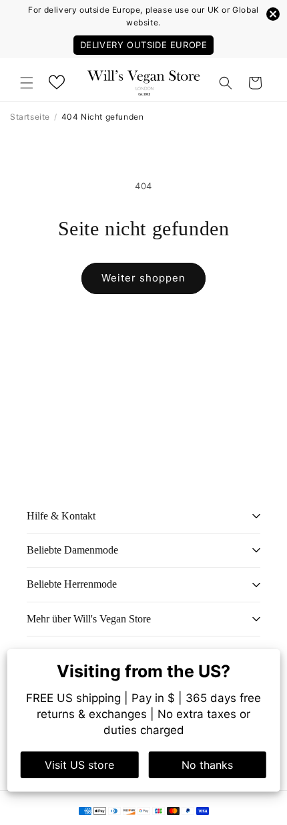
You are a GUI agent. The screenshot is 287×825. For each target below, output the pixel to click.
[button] (26, 83)
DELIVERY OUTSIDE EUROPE (144, 44)
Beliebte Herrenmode (72, 584)
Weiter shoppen (143, 277)
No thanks (207, 765)
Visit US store (79, 765)
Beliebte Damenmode (72, 550)
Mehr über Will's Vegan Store (89, 618)
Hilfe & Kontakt (61, 515)
